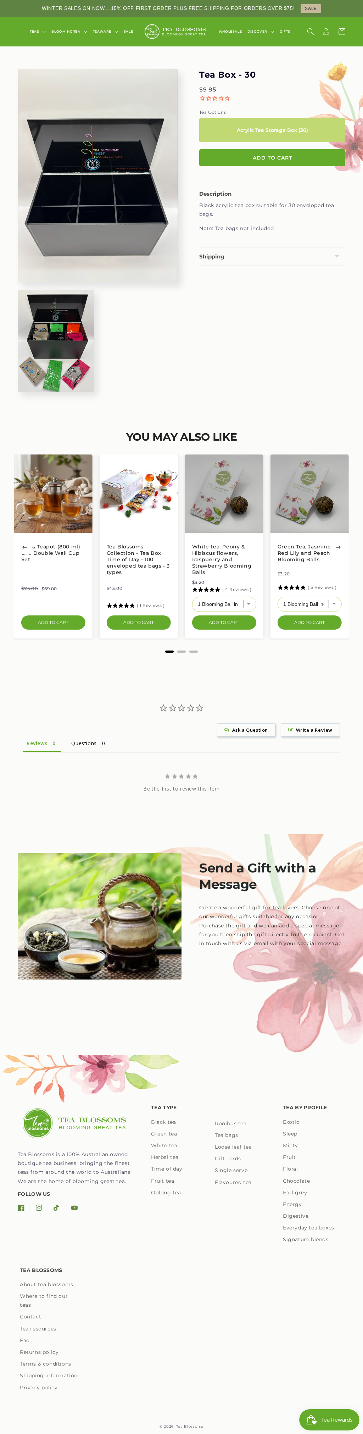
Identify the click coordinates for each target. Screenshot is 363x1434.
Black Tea (163, 1122)
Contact (30, 1316)
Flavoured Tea (233, 1182)
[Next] (338, 547)
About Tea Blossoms (46, 1284)
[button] (38, 31)
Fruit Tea (162, 1181)
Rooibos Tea (231, 1123)
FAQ (25, 1340)
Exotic (291, 1122)
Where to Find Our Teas (44, 1300)
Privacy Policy (38, 1387)
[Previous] (25, 547)
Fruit (289, 1157)
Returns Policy (39, 1352)
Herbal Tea (165, 1157)
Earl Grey (295, 1192)
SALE (311, 8)
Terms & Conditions (45, 1364)
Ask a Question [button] (250, 730)
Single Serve (231, 1170)
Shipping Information (49, 1375)
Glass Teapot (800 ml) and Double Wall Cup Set (50, 553)
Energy (292, 1204)
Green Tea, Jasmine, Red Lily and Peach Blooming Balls (305, 553)
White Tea (164, 1145)
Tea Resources (38, 1329)
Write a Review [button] (314, 730)
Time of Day (167, 1169)
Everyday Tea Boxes (308, 1227)
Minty (290, 1145)
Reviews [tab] (37, 743)
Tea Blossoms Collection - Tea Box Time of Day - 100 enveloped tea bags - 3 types (138, 559)
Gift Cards (228, 1158)
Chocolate (296, 1181)
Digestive (295, 1216)
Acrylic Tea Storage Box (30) (272, 130)
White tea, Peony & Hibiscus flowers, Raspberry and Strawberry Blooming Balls (221, 559)
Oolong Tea (166, 1192)
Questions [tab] (83, 743)
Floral (290, 1169)
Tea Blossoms (189, 1426)
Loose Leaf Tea (233, 1147)
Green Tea (164, 1134)
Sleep (290, 1134)
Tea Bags (226, 1135)
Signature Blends (306, 1239)
